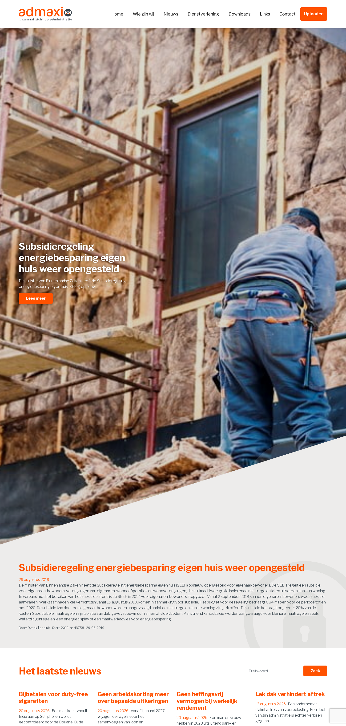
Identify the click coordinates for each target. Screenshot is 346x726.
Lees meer (36, 298)
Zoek (315, 671)
